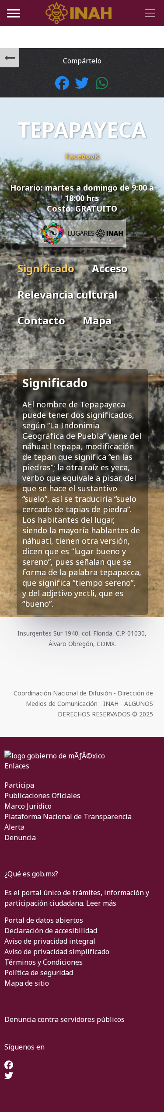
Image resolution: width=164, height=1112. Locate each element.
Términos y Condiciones (43, 962)
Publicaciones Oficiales (42, 795)
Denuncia (20, 837)
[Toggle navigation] (148, 13)
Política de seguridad (38, 972)
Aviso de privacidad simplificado (56, 951)
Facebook (82, 156)
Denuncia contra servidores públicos (64, 1019)
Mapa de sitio (26, 983)
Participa (19, 785)
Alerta (14, 827)
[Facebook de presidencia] (8, 1065)
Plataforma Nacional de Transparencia (68, 816)
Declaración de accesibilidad (50, 930)
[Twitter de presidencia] (8, 1076)
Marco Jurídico (28, 806)
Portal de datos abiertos (43, 920)
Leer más (101, 903)
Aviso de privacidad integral (49, 941)
